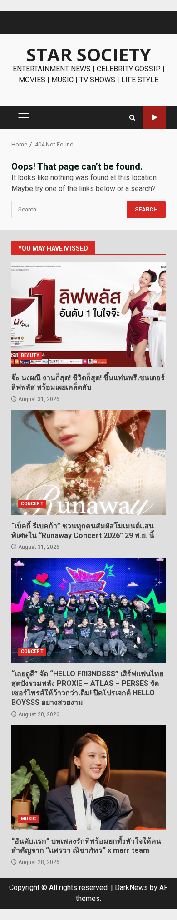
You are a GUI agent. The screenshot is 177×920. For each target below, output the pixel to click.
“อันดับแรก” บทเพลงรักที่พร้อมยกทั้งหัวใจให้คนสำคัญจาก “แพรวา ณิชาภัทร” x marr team (88, 777)
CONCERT (32, 503)
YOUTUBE (154, 117)
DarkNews (131, 887)
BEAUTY (30, 355)
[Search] (132, 117)
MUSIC (28, 818)
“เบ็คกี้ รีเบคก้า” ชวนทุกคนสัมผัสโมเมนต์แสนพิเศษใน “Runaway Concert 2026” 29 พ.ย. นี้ (88, 462)
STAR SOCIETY (88, 54)
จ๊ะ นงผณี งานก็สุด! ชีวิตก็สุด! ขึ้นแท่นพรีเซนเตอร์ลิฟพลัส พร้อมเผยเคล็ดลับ (88, 314)
